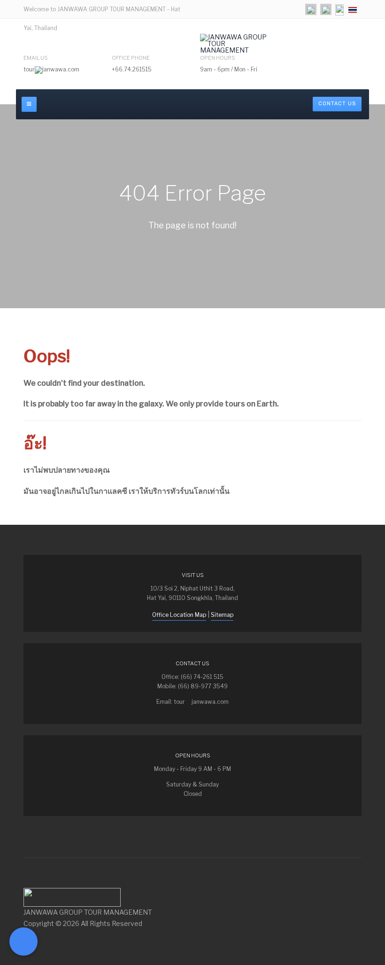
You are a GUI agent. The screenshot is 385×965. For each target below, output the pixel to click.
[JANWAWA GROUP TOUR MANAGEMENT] (236, 44)
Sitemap (222, 614)
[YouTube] (325, 9)
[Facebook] (310, 9)
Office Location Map (179, 614)
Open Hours (217, 57)
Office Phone (131, 57)
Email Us (35, 57)
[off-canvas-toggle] (29, 104)
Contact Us (337, 104)
